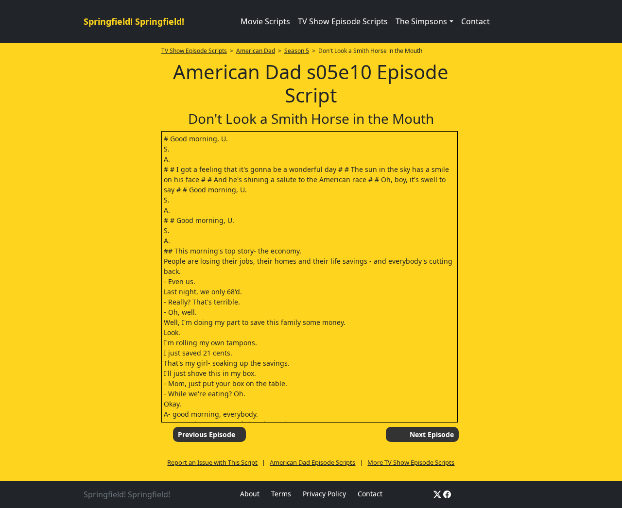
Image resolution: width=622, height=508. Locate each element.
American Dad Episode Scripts (312, 462)
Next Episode (432, 434)
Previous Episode (206, 434)
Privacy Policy (324, 493)
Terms (281, 493)
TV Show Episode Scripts (343, 21)
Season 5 (296, 51)
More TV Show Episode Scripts (410, 462)
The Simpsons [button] (421, 21)
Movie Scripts (265, 21)
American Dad (255, 51)
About (249, 493)
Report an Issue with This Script (212, 462)
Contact (475, 21)
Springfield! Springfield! (134, 21)
